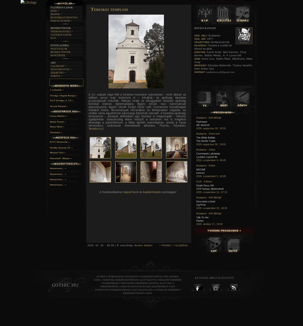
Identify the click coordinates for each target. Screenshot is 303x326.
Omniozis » (56, 132)
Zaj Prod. (201, 204)
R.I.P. (53, 38)
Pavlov (200, 220)
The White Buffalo (205, 137)
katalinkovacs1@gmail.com (220, 72)
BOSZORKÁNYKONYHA (64, 17)
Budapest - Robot (205, 165)
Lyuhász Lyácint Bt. (207, 157)
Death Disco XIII (205, 185)
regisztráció (130, 192)
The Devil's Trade (205, 141)
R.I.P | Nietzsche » (60, 142)
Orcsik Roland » (59, 106)
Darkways (201, 121)
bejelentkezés (152, 192)
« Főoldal (165, 245)
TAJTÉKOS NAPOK (61, 34)
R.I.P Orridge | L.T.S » (61, 100)
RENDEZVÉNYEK (61, 52)
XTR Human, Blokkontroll (209, 188)
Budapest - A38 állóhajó (208, 117)
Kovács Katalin (143, 245)
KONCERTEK (58, 55)
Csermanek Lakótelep (208, 153)
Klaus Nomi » (57, 126)
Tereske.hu (96, 128)
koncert (200, 173)
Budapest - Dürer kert (208, 133)
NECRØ (200, 169)
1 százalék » (57, 90)
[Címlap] (28, 2)
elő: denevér (203, 125)
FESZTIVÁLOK (59, 48)
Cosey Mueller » (58, 116)
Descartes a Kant (205, 201)
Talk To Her (202, 217)
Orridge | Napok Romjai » (63, 95)
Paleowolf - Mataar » (61, 158)
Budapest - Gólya (205, 149)
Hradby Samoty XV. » (61, 147)
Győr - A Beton (204, 181)
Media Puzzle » (58, 122)
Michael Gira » (58, 152)
